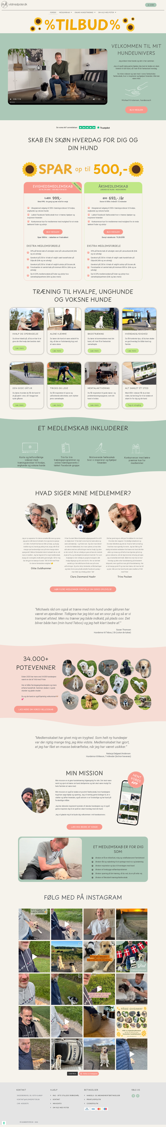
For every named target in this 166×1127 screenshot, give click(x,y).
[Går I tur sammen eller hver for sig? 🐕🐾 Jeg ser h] (34, 924)
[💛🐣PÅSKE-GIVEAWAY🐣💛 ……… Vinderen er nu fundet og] (131, 1021)
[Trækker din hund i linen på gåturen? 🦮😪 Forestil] (99, 989)
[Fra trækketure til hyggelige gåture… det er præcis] (131, 1054)
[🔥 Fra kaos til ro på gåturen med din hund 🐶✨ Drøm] (34, 1054)
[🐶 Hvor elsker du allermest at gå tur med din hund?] (131, 924)
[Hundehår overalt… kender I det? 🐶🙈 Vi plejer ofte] (99, 956)
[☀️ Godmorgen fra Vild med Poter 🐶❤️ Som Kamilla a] (99, 924)
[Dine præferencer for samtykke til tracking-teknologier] (4, 1123)
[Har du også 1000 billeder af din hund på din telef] (67, 1054)
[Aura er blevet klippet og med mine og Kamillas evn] (131, 989)
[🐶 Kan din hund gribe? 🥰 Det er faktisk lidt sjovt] (67, 924)
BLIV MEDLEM (52, 232)
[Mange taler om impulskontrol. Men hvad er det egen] (99, 1054)
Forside (53, 12)
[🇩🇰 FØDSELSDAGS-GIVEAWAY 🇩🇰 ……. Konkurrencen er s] (131, 956)
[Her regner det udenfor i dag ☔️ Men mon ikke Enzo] (99, 1021)
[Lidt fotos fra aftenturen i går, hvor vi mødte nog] (67, 956)
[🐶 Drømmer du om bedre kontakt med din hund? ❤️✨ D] (34, 956)
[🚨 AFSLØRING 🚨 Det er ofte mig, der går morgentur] (67, 989)
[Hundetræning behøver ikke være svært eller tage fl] (34, 989)
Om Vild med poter (106, 12)
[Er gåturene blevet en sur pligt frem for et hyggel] (67, 1021)
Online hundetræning (84, 12)
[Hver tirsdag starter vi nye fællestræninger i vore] (34, 1021)
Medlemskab (64, 12)
